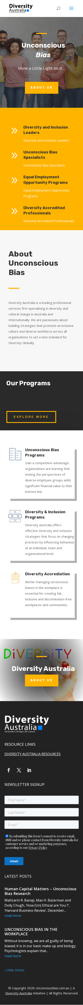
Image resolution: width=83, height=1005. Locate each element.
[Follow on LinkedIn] (29, 770)
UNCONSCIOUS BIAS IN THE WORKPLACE (30, 932)
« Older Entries (14, 970)
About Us (41, 87)
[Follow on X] (19, 770)
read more (12, 915)
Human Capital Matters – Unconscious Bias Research (40, 891)
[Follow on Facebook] (8, 770)
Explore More (31, 416)
